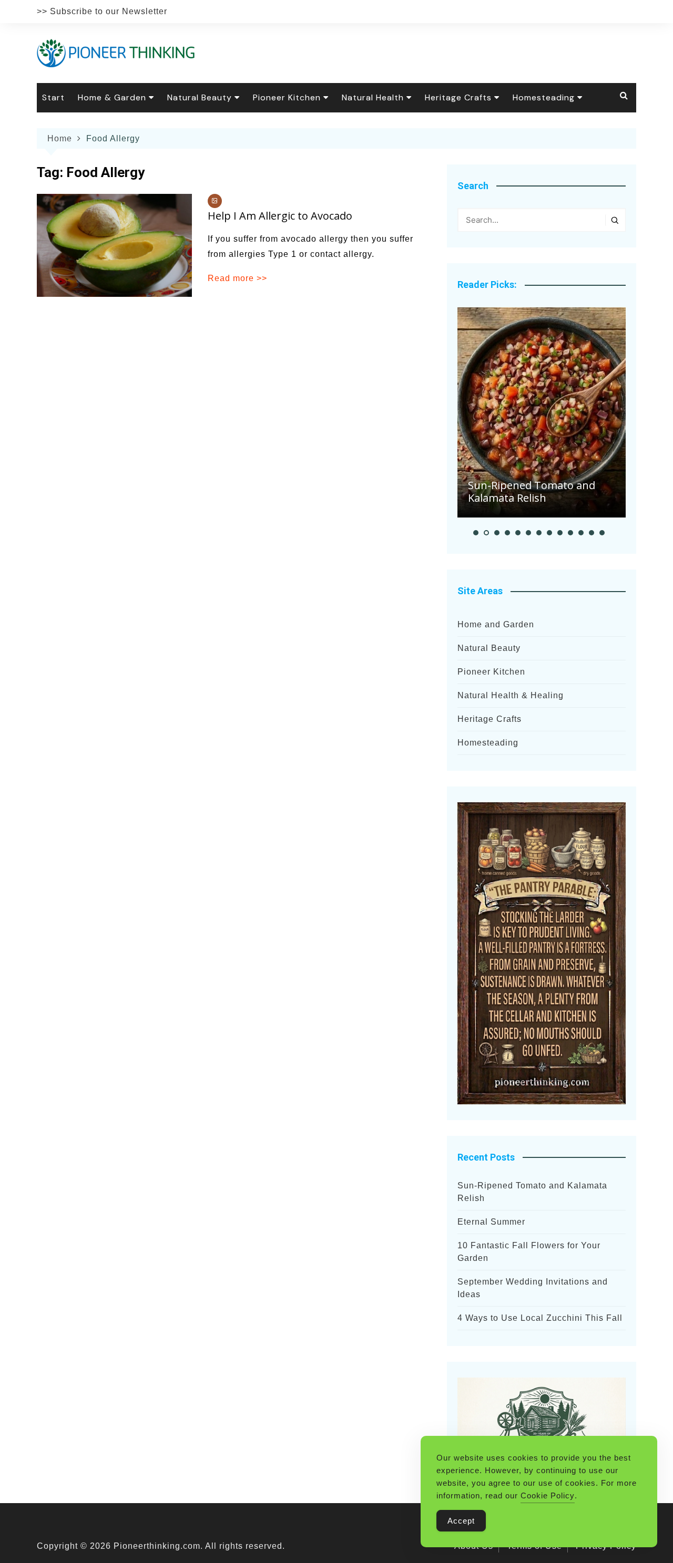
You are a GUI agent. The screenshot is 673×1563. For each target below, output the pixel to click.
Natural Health (373, 97)
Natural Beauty (199, 97)
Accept (461, 1520)
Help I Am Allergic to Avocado (280, 216)
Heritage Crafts (458, 97)
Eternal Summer (491, 1221)
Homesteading (544, 97)
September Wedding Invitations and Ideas (532, 1288)
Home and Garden (495, 624)
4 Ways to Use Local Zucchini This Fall (540, 1317)
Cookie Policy (548, 1495)
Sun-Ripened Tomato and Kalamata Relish (531, 491)
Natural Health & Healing (510, 695)
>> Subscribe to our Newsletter (102, 11)
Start (53, 97)
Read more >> (237, 278)
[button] (475, 532)
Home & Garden (112, 97)
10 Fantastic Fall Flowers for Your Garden (528, 1251)
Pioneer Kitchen (287, 97)
